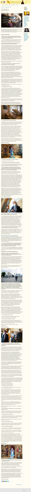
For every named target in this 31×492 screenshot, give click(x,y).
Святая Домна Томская (12, 4)
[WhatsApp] (6, 481)
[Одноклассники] (3, 481)
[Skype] (7, 481)
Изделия (7, 4)
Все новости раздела (19, 484)
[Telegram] (8, 481)
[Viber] (5, 481)
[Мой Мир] (4, 481)
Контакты (17, 4)
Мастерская (3, 4)
